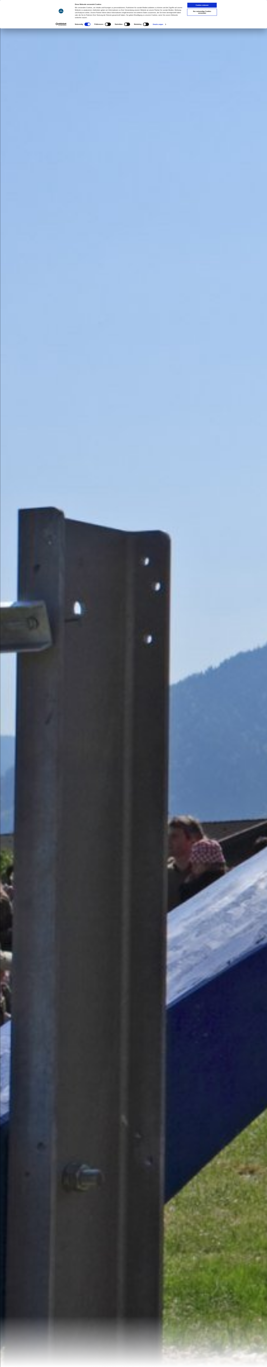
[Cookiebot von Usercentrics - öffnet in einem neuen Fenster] (61, 24)
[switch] (108, 24)
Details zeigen (158, 24)
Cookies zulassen (202, 5)
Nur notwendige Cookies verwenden (202, 12)
